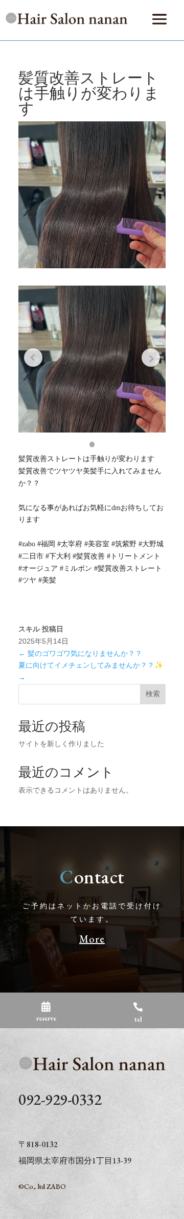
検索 (153, 694)
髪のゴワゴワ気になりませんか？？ (80, 653)
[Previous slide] (33, 357)
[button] (92, 444)
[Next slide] (151, 357)
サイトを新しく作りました (61, 744)
